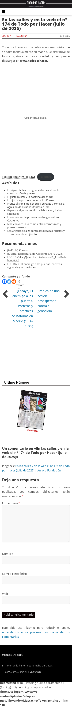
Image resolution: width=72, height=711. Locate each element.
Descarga (45, 176)
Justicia (6, 36)
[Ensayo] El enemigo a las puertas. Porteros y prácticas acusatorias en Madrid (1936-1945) (22, 308)
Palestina (21, 36)
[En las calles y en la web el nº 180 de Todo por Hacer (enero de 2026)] (32, 410)
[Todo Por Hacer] (36, 4)
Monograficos (12, 655)
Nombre (7, 554)
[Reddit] (14, 281)
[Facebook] (4, 281)
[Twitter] (9, 281)
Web (5, 594)
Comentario (11, 503)
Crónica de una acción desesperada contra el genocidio (48, 301)
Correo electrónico (14, 574)
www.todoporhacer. (34, 61)
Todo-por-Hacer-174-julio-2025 (18, 176)
